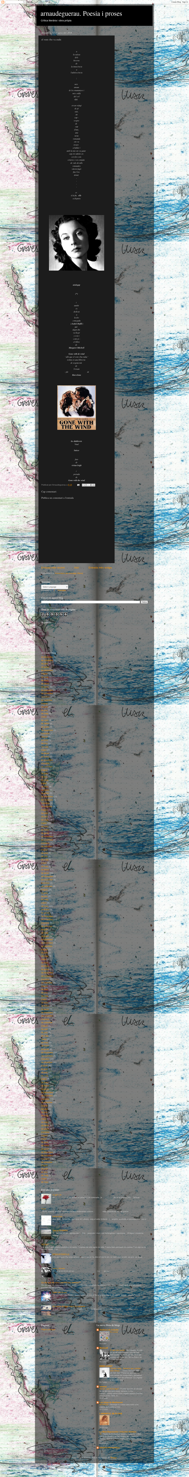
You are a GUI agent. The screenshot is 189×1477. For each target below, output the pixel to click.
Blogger (113, 1458)
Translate (62, 590)
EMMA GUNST (106, 1366)
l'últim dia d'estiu (60, 1292)
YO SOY (45, 1244)
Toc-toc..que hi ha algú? (109, 1389)
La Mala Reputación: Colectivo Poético (117, 1432)
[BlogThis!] (86, 485)
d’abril (43, 717)
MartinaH (103, 1348)
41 (100, 1434)
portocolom (57, 1216)
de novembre (47, 660)
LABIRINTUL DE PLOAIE (110, 1414)
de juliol (44, 664)
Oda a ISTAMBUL (60, 1230)
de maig (44, 677)
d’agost (44, 674)
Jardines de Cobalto (109, 1330)
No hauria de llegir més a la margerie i (69, 1306)
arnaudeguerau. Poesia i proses (81, 13)
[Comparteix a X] (88, 485)
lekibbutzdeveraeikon (109, 1448)
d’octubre (45, 697)
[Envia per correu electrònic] (83, 485)
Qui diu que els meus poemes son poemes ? (60, 1283)
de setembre (46, 700)
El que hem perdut (117, 1350)
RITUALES (104, 1405)
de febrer (45, 684)
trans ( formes (59, 1268)
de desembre (47, 657)
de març (44, 680)
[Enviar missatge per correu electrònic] (78, 485)
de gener (45, 667)
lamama (103, 1387)
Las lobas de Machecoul (111, 1402)
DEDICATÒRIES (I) (61, 1254)
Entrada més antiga (100, 567)
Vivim (43, 1209)
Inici (76, 567)
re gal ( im (57, 1195)
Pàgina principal (48, 1329)
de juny (44, 710)
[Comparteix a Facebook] (91, 485)
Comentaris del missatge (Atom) (69, 573)
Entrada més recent (53, 567)
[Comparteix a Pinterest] (93, 485)
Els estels (114, 1332)
